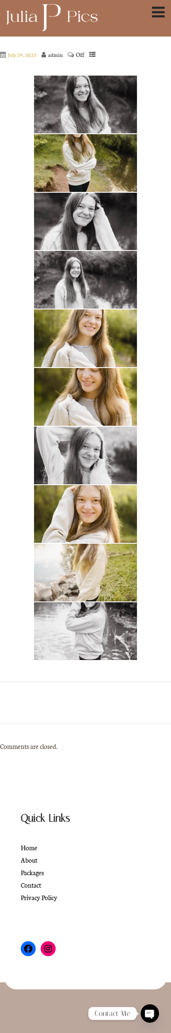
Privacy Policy (39, 897)
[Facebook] (28, 948)
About (29, 860)
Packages (32, 872)
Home (29, 847)
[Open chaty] (150, 1013)
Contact (31, 885)
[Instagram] (48, 948)
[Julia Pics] (52, 18)
